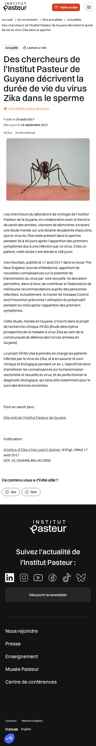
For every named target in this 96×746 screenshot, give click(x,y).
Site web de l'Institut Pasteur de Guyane (35, 417)
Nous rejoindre (21, 631)
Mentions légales (32, 720)
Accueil (7, 20)
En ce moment (27, 20)
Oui (13, 492)
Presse (13, 644)
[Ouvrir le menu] (88, 7)
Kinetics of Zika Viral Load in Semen (32, 449)
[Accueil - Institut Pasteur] (15, 6)
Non (34, 492)
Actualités (74, 20)
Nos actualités (52, 20)
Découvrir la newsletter (48, 595)
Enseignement (21, 656)
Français (11, 729)
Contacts (11, 720)
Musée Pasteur (22, 669)
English (26, 729)
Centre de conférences (31, 682)
